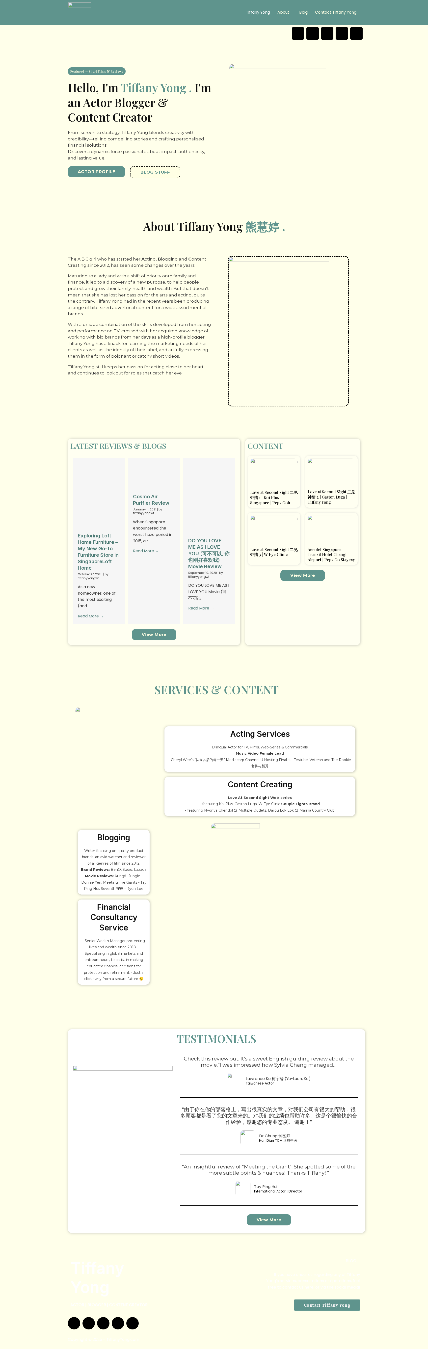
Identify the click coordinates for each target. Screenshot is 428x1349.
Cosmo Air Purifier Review (137, 493)
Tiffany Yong (258, 12)
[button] (284, 12)
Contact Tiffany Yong (335, 12)
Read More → (91, 618)
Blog (303, 12)
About (283, 12)
